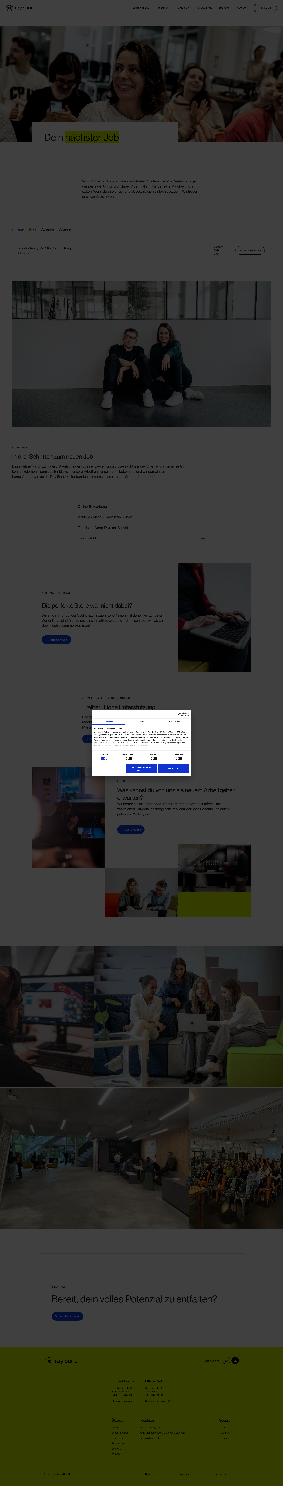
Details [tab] (141, 721)
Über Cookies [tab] (174, 721)
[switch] (127, 758)
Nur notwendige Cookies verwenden (141, 769)
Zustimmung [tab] (108, 721)
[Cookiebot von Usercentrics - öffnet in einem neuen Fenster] (179, 714)
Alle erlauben (173, 769)
